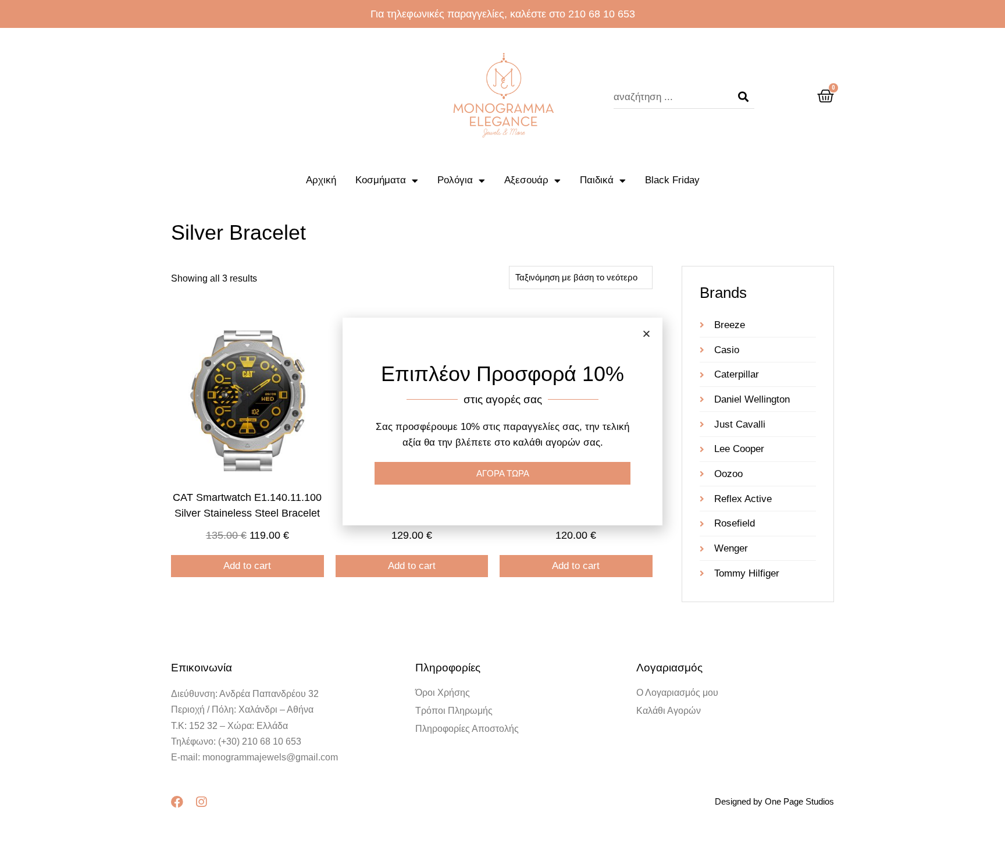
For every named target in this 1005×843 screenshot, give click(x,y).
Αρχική (321, 180)
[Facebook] (177, 802)
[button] (646, 333)
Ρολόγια (455, 180)
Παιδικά (597, 180)
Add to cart (247, 565)
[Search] (743, 97)
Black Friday (672, 180)
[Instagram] (201, 802)
